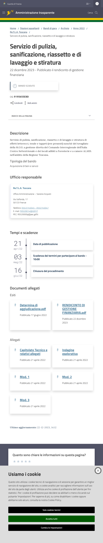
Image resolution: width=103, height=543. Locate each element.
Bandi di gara (50, 28)
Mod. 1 (24, 376)
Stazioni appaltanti (29, 28)
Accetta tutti (51, 518)
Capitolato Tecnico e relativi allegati (33, 351)
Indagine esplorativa (70, 351)
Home (13, 28)
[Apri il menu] (3, 12)
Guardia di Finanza (14, 3)
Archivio (65, 28)
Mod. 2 (67, 376)
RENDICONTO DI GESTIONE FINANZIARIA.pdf (74, 308)
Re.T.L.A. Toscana (18, 32)
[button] (96, 12)
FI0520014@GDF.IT (29, 211)
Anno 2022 (79, 28)
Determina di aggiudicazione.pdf (33, 306)
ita (87, 3)
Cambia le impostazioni (51, 527)
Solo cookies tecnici (51, 510)
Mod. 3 (24, 399)
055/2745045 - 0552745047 (35, 207)
